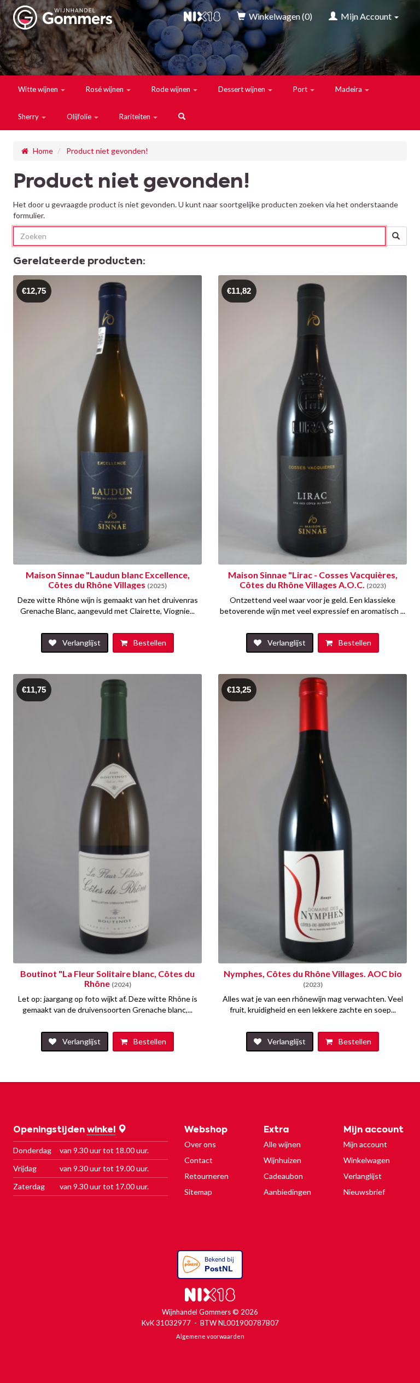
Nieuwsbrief (364, 1191)
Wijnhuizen (282, 1160)
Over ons (200, 1144)
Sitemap (198, 1191)
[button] (42, 89)
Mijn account (365, 1144)
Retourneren (206, 1176)
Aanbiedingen (287, 1191)
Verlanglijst (362, 1176)
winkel (101, 1130)
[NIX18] (202, 16)
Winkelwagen (366, 1160)
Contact (198, 1160)
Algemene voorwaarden (210, 1336)
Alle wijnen (282, 1144)
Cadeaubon (283, 1176)
